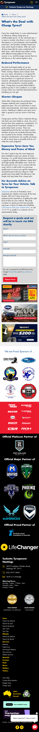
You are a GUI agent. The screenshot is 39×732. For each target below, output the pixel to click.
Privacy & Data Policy (14, 722)
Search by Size (7, 623)
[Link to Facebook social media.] (17, 727)
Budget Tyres (6, 683)
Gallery (5, 668)
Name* (5, 229)
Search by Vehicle (8, 621)
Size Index (6, 678)
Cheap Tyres (6, 686)
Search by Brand (8, 626)
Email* (5, 242)
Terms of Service (26, 272)
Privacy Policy (12, 272)
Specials (5, 657)
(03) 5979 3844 (13, 572)
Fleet (4, 663)
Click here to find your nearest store (15, 207)
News (4, 665)
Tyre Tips (5, 631)
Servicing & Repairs (9, 649)
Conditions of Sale (26, 722)
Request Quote (10, 279)
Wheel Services (7, 655)
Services (5, 642)
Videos (5, 671)
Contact (5, 660)
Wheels (5, 634)
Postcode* (6, 249)
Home (5, 15)
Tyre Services (6, 652)
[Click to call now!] (32, 2)
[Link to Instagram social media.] (22, 727)
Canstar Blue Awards (9, 680)
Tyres (4, 618)
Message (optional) (9, 255)
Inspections (6, 647)
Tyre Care (5, 629)
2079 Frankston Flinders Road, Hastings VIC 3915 (18, 567)
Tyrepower (6, 191)
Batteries (5, 644)
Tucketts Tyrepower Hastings (21, 7)
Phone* (14, 235)
